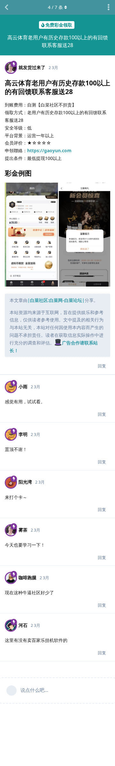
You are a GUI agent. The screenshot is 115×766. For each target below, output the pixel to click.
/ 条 (55, 7)
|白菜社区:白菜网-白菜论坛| (56, 300)
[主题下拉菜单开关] (108, 7)
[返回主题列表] (6, 7)
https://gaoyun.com (49, 150)
